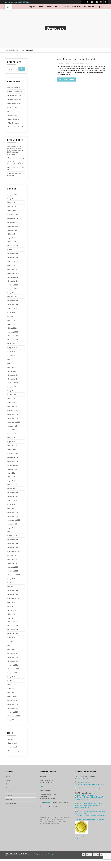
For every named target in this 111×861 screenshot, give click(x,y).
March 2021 (12, 367)
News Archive (13, 115)
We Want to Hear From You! (15, 169)
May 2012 (11, 645)
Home (8, 776)
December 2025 (13, 218)
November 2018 (13, 461)
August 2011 (12, 673)
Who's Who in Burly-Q (15, 127)
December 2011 (13, 657)
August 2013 (12, 602)
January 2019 (13, 453)
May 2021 (11, 359)
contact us (48, 803)
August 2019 (12, 426)
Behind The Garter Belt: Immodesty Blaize (77, 59)
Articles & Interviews (82, 63)
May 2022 (11, 320)
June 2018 (12, 473)
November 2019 (13, 418)
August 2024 (12, 261)
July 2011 (11, 677)
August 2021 (12, 347)
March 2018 (12, 485)
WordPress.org (13, 751)
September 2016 (14, 520)
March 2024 (12, 269)
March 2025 (12, 242)
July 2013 (11, 606)
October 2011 (13, 665)
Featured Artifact (14, 103)
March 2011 (12, 692)
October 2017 (13, 496)
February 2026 (13, 210)
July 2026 (11, 199)
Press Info (9, 799)
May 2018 (11, 477)
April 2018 (11, 481)
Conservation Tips (14, 95)
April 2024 (11, 265)
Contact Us (76, 7)
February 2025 (13, 246)
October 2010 (13, 712)
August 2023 (12, 289)
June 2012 (12, 641)
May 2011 (11, 684)
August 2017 (12, 500)
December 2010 (13, 704)
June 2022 (12, 316)
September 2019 (14, 422)
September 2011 (14, 669)
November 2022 (13, 304)
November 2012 (13, 630)
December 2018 (13, 457)
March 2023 (12, 297)
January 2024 (13, 277)
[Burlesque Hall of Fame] (8, 7)
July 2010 (11, 720)
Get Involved (10, 784)
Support (66, 7)
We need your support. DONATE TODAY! (18, 2)
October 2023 (13, 285)
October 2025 (13, 222)
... (0, 860)
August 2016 (12, 524)
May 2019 (11, 438)
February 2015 (13, 563)
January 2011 (13, 700)
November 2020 (13, 379)
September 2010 (14, 716)
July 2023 (11, 293)
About (57, 7)
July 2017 (11, 504)
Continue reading (66, 79)
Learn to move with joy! (16, 158)
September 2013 (14, 598)
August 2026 (12, 195)
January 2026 (13, 214)
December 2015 (13, 539)
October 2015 (13, 547)
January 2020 (13, 410)
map (41, 786)
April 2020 (11, 402)
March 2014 (12, 586)
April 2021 (11, 363)
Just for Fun (12, 107)
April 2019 (11, 442)
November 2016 (13, 516)
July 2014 (11, 579)
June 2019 (12, 434)
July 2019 (11, 430)
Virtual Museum (13, 123)
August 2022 (12, 308)
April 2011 (11, 688)
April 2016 (11, 528)
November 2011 (13, 661)
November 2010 (13, 708)
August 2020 (12, 387)
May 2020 (11, 398)
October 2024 (13, 257)
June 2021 (12, 355)
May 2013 (11, 614)
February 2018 (13, 489)
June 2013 (12, 610)
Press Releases (13, 119)
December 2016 (13, 512)
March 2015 (12, 559)
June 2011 (12, 681)
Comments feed (13, 747)
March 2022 (12, 328)
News (49, 7)
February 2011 (13, 696)
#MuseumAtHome (14, 88)
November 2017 (13, 492)
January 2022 (13, 332)
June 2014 (12, 583)
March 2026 (12, 206)
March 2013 (12, 622)
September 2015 (14, 551)
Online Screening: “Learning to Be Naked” (15, 163)
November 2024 (13, 253)
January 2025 (13, 250)
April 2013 (11, 618)
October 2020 (13, 383)
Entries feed (12, 743)
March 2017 (12, 508)
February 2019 (13, 449)
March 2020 (12, 406)
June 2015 (12, 555)
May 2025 (11, 234)
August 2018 (12, 469)
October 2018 (13, 465)
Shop (98, 7)
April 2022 (11, 324)
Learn (41, 7)
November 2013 (13, 590)
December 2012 (13, 626)
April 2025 (11, 238)
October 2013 (13, 594)
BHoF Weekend (89, 7)
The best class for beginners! (14, 174)
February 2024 (13, 273)
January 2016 (13, 536)
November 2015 (13, 543)
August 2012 (12, 637)
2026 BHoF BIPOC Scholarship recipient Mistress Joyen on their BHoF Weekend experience (15, 150)
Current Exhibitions (14, 99)
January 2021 (13, 371)
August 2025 (12, 230)
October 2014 (13, 571)
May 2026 (11, 203)
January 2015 (13, 567)
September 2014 (14, 575)
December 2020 (13, 375)
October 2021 (13, 344)
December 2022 (13, 300)
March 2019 (12, 445)
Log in (10, 739)
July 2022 (11, 312)
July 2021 (11, 351)
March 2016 (12, 532)
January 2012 (13, 653)
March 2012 (12, 649)
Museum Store (11, 803)
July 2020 (11, 391)
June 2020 (12, 395)
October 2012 (13, 634)
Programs (32, 7)
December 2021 (13, 336)
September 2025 (14, 226)
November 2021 (13, 340)
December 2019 (13, 414)
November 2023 (13, 281)
